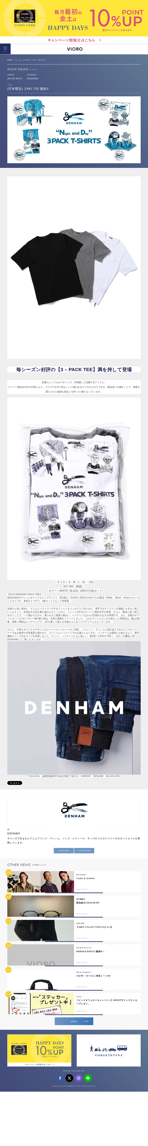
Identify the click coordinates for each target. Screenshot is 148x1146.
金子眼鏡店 (80, 899)
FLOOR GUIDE (84, 851)
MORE (74, 1021)
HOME (10, 60)
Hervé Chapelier (83, 972)
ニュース (17, 60)
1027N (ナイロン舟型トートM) (93, 975)
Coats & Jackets (85, 878)
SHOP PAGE (64, 851)
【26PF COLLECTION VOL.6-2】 (94, 927)
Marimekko (81, 875)
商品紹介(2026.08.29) (87, 902)
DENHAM (13, 833)
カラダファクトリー (84, 948)
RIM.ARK (80, 923)
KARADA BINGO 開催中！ (90, 951)
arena (78, 996)
